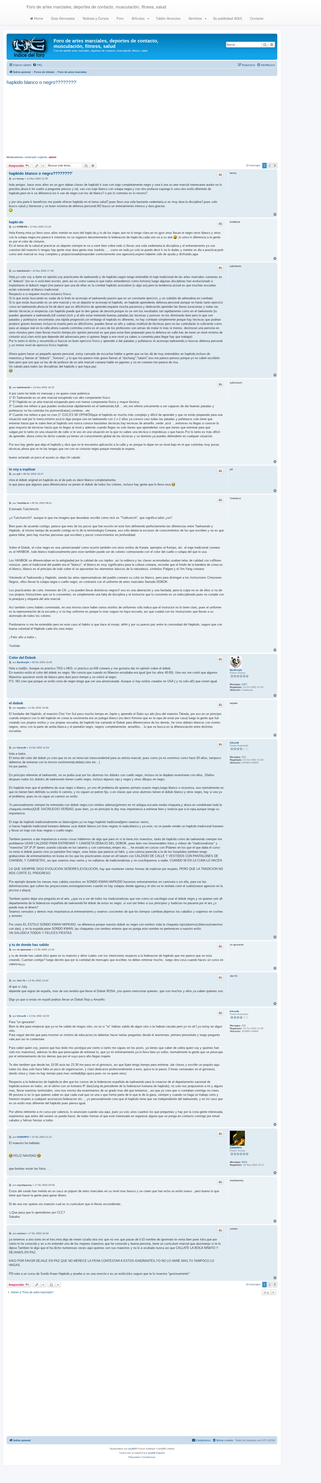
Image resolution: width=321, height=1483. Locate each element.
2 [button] (269, 165)
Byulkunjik (236, 670)
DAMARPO (236, 1147)
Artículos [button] (138, 18)
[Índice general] (31, 47)
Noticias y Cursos (95, 18)
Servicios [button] (195, 18)
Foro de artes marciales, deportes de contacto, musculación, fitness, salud (96, 7)
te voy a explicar (22, 469)
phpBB (132, 1448)
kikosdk (234, 742)
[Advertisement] (142, 120)
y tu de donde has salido (29, 945)
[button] (275, 165)
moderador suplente (35, 157)
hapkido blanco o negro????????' (42, 82)
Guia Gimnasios (62, 18)
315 (244, 757)
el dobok (16, 703)
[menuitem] (37, 65)
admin (52, 157)
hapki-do (16, 222)
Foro (120, 18)
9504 (244, 1162)
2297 (244, 684)
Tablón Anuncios (167, 18)
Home (38, 18)
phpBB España (156, 1453)
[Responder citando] (220, 174)
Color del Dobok (22, 658)
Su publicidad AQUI (227, 18)
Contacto (256, 18)
